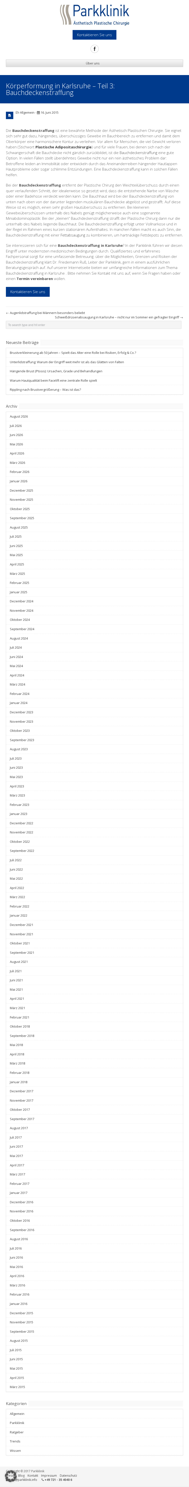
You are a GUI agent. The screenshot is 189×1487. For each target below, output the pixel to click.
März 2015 (17, 1387)
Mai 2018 (16, 1045)
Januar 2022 (18, 915)
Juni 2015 (16, 1359)
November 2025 (21, 499)
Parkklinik (17, 1423)
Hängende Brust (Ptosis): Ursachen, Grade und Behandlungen (56, 371)
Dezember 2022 (21, 823)
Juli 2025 (16, 536)
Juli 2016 (16, 1248)
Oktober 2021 (20, 943)
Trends (15, 1441)
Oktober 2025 (20, 509)
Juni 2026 (16, 435)
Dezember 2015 (21, 1313)
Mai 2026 (16, 444)
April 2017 (17, 1165)
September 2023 (22, 740)
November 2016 (21, 1211)
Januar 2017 (18, 1192)
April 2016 (17, 1276)
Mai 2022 (16, 878)
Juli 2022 (16, 860)
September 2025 (22, 518)
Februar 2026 (19, 472)
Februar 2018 (19, 1072)
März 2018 (17, 1063)
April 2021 (17, 998)
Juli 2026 (16, 425)
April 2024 (17, 675)
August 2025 (19, 527)
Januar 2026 (18, 481)
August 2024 (19, 638)
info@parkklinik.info (23, 1480)
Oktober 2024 (20, 619)
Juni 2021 (16, 980)
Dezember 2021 (21, 925)
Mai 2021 (16, 989)
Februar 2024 (19, 693)
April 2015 (17, 1378)
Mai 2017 (16, 1156)
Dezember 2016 (21, 1202)
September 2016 (22, 1230)
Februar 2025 (19, 582)
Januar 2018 (18, 1082)
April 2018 (17, 1054)
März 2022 (17, 897)
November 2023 (21, 721)
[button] (11, 1476)
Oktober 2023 (20, 730)
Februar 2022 (19, 906)
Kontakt (33, 1475)
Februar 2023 (19, 804)
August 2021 (19, 961)
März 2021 (17, 1008)
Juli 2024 (16, 647)
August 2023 (19, 749)
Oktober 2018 (20, 1026)
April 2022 (17, 888)
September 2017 (22, 1119)
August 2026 (19, 416)
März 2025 (17, 573)
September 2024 (22, 629)
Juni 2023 (16, 767)
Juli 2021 (16, 971)
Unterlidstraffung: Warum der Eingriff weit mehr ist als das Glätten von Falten (67, 362)
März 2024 (17, 684)
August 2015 (19, 1340)
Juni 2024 (16, 657)
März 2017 (17, 1174)
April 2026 (17, 453)
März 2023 (17, 795)
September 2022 (22, 850)
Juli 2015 (16, 1350)
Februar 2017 (19, 1183)
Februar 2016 (19, 1294)
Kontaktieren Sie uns (27, 291)
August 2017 (19, 1128)
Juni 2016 (16, 1257)
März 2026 (17, 462)
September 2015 (22, 1331)
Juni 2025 (16, 546)
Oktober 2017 (20, 1109)
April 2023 (17, 786)
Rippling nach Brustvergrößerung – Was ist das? (45, 389)
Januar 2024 (18, 703)
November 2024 (21, 610)
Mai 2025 (16, 555)
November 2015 (21, 1322)
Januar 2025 (18, 592)
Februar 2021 (19, 1017)
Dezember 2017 (21, 1091)
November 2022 (21, 832)
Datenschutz (68, 1475)
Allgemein (27, 112)
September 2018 (22, 1035)
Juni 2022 (16, 869)
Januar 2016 (18, 1303)
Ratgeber (17, 1432)
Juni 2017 (16, 1146)
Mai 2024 (16, 666)
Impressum (49, 1475)
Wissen (15, 1450)
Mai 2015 (16, 1368)
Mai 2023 (16, 777)
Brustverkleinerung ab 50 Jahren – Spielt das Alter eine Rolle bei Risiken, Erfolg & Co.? (73, 352)
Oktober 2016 (20, 1220)
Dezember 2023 (21, 712)
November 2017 (21, 1100)
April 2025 (17, 564)
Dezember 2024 (21, 601)
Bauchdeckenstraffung (138, 152)
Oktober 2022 (20, 841)
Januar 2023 (18, 814)
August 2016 (19, 1239)
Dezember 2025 (21, 490)
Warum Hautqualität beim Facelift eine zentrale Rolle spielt (53, 380)
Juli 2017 (16, 1137)
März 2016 (17, 1285)
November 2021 (21, 934)
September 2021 (22, 952)
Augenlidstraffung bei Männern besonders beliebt (45, 313)
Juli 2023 (16, 758)
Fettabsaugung (73, 235)
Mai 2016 (16, 1267)
